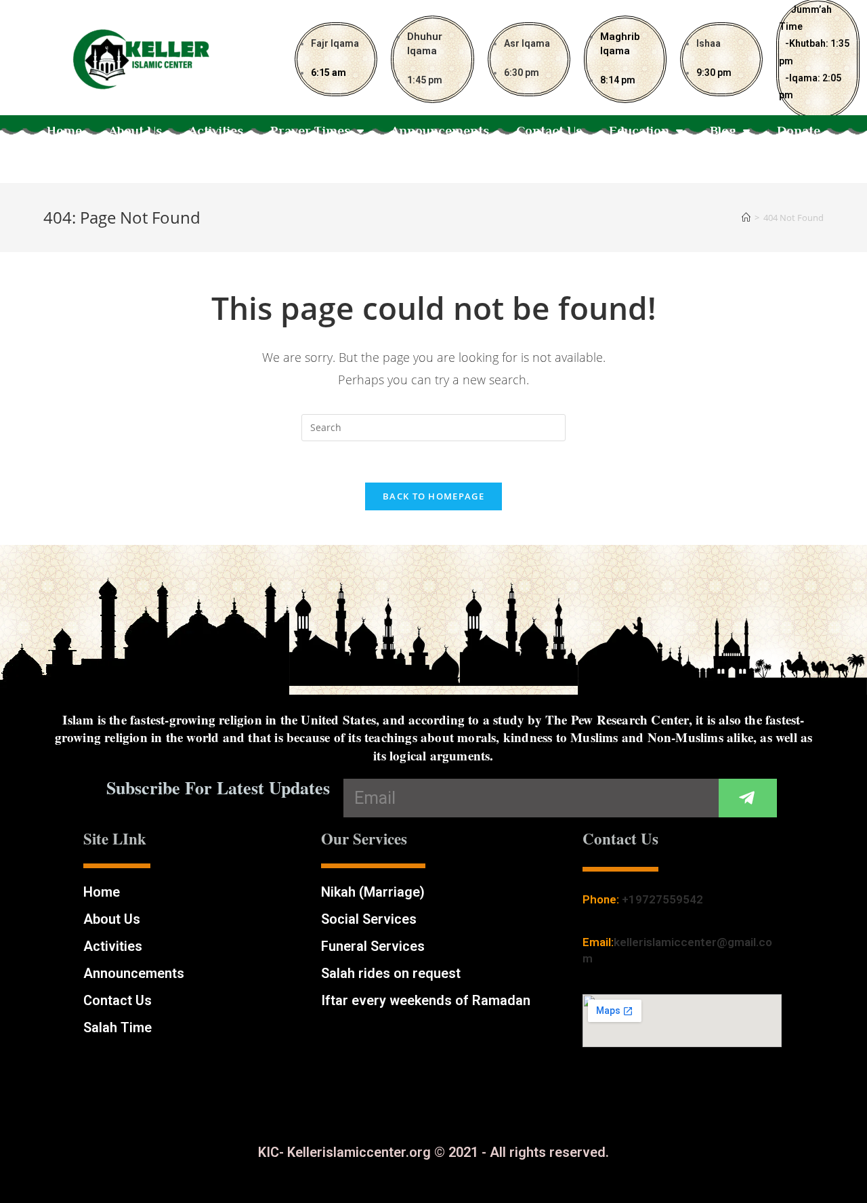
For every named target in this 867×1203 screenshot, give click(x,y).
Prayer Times (310, 130)
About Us (135, 130)
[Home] (746, 217)
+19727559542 (662, 899)
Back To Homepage (433, 496)
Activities (216, 130)
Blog (723, 130)
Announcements (440, 130)
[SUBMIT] (748, 798)
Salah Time (117, 1027)
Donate (798, 130)
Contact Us (549, 130)
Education (639, 130)
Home (64, 130)
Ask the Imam (433, 162)
